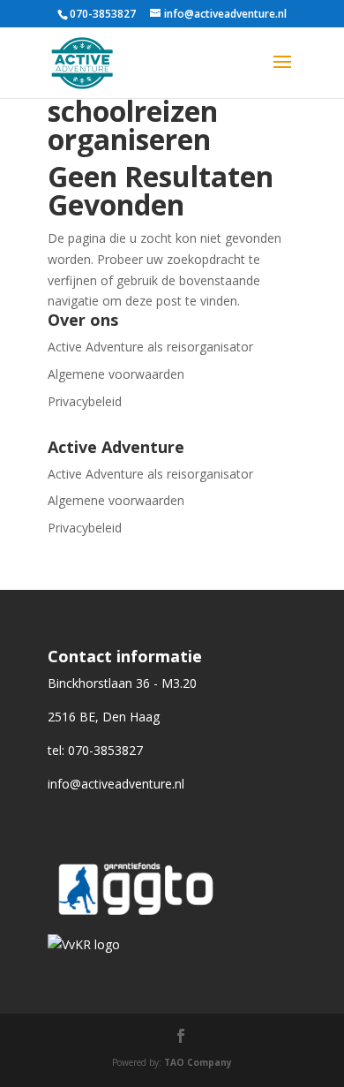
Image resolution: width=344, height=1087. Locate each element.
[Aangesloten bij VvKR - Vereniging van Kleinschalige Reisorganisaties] (84, 944)
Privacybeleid (85, 401)
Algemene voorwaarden (116, 374)
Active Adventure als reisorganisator (150, 346)
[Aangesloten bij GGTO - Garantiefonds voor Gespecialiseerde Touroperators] (136, 923)
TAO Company (198, 1062)
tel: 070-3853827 (95, 750)
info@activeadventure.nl (116, 783)
